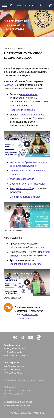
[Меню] (4, 5)
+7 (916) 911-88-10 (13, 373)
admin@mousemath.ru (14, 348)
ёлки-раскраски (29, 94)
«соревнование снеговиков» (26, 264)
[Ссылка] (11, 5)
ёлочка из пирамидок (33, 183)
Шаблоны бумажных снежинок (27, 114)
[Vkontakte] (14, 337)
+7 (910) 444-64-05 (13, 369)
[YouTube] (30, 337)
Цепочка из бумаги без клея (25, 197)
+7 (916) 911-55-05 (13, 352)
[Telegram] (23, 337)
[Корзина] (19, 5)
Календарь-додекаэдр (22, 179)
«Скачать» (9, 85)
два (42, 247)
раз (37, 247)
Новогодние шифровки (22, 110)
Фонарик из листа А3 (21, 188)
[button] (28, 5)
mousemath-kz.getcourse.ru (17, 405)
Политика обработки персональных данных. (25, 380)
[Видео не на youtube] (39, 337)
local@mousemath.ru (14, 366)
